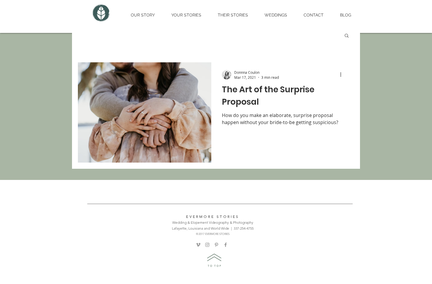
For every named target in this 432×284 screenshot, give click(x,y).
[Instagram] (207, 245)
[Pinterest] (216, 245)
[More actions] (342, 74)
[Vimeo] (198, 245)
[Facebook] (225, 245)
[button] (346, 36)
